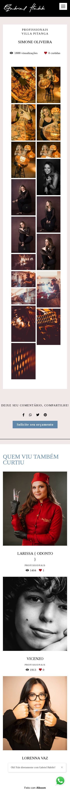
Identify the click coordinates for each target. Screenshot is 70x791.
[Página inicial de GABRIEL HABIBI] (25, 8)
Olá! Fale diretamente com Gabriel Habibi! (33, 767)
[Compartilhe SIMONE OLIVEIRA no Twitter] (38, 415)
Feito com (35, 787)
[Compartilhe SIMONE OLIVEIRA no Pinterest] (45, 415)
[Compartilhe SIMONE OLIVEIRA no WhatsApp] (30, 415)
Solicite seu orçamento (35, 424)
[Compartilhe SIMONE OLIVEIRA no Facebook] (24, 415)
